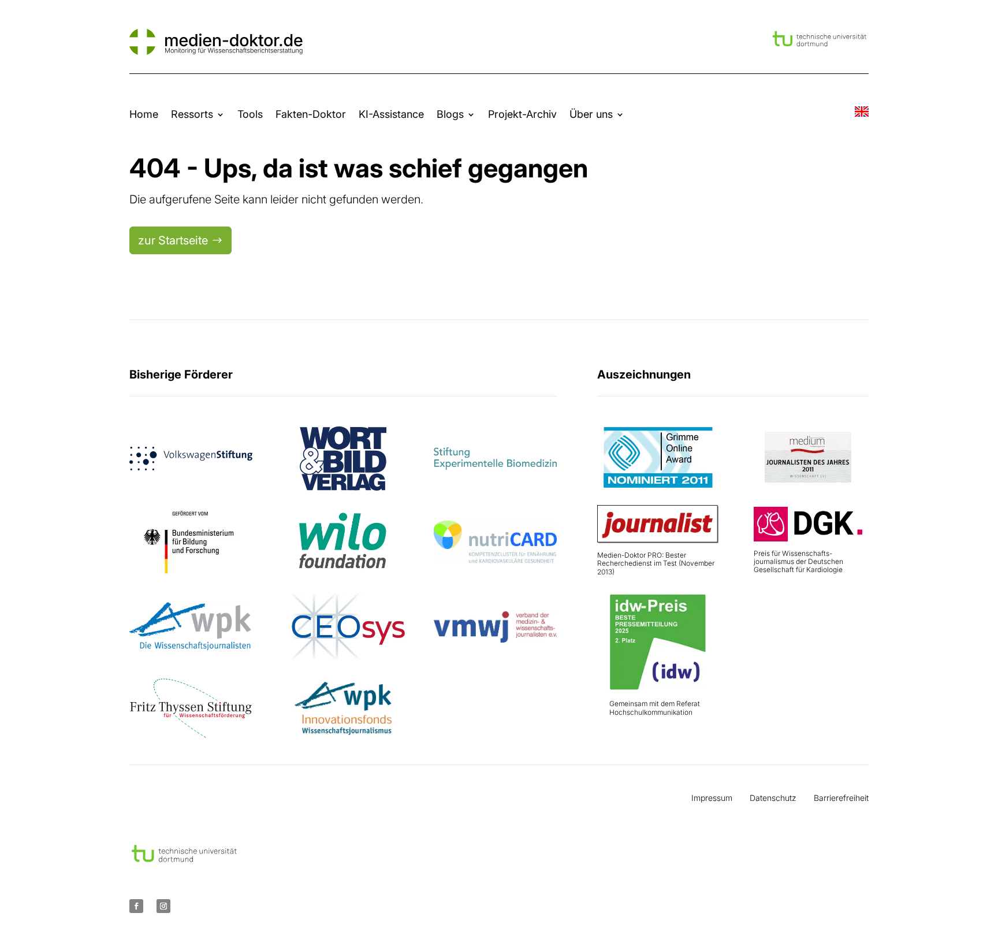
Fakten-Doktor (310, 114)
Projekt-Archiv (522, 114)
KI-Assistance (391, 114)
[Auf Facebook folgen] (136, 906)
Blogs (450, 114)
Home (143, 114)
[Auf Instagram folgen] (163, 906)
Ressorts (192, 114)
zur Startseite (173, 240)
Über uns (591, 114)
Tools (250, 114)
